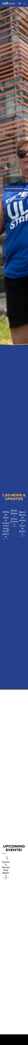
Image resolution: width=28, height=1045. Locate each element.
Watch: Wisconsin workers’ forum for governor (22, 522)
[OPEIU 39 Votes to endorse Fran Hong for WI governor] (6, 507)
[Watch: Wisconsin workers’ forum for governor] (22, 507)
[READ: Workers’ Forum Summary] (14, 506)
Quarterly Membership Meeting (6, 868)
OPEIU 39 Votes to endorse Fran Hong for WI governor (5, 524)
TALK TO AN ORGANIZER (14, 188)
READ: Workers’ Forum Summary (14, 517)
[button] (23, 502)
